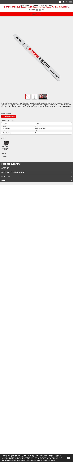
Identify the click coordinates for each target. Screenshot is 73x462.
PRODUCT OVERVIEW (10, 164)
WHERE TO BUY (36, 14)
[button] (60, 2)
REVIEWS (5, 176)
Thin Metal (34, 5)
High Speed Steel (46, 5)
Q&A (3, 180)
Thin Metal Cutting (9, 116)
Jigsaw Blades (24, 5)
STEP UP (5, 168)
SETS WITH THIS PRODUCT (13, 172)
